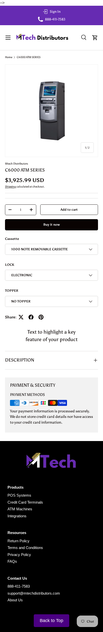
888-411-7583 (19, 586)
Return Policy (19, 541)
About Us (15, 600)
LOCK (9, 265)
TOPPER (11, 290)
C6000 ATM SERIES (28, 57)
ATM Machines (20, 509)
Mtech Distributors (16, 163)
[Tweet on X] (21, 317)
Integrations (17, 516)
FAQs (12, 561)
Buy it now (51, 224)
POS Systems (19, 495)
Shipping (10, 186)
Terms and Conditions (25, 547)
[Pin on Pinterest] (41, 317)
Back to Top (51, 620)
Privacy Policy (19, 554)
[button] (95, 37)
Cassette (12, 239)
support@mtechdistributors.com (34, 593)
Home (8, 57)
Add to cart (69, 209)
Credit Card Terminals (25, 502)
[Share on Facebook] (31, 317)
